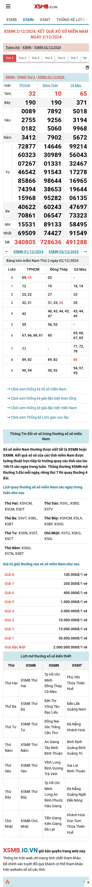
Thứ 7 (74, 58)
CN (85, 58)
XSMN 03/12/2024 (64, 252)
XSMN (28, 19)
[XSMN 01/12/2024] (6, 252)
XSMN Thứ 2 (26, 77)
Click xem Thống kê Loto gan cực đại (39, 417)
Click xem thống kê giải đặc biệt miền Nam (43, 408)
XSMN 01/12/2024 (28, 252)
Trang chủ (13, 47)
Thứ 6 (61, 58)
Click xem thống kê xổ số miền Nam (38, 389)
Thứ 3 (22, 58)
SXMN (10, 77)
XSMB (11, 19)
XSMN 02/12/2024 (47, 47)
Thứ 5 (48, 58)
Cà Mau (76, 85)
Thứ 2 (9, 58)
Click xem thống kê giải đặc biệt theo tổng (43, 398)
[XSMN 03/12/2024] (85, 252)
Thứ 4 (35, 58)
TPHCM (24, 85)
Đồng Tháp (50, 85)
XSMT (45, 19)
